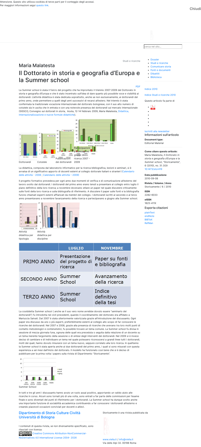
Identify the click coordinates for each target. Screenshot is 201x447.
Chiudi (195, 9)
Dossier (155, 59)
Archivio (87, 46)
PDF (138, 86)
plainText (150, 212)
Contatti (47, 46)
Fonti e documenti (161, 70)
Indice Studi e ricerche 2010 (160, 94)
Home (23, 46)
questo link (42, 5)
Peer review (60, 46)
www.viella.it (110, 439)
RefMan (149, 223)
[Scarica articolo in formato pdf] (153, 106)
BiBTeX (148, 219)
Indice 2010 (151, 89)
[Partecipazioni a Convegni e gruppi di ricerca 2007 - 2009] (96, 132)
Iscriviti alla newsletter (157, 131)
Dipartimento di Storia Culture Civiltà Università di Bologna (49, 415)
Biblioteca (156, 77)
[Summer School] (41, 371)
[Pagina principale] (92, 24)
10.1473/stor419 (153, 169)
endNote (149, 216)
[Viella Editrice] (114, 425)
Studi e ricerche (159, 63)
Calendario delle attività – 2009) (61, 174)
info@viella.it (126, 439)
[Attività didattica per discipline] (59, 216)
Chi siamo (34, 46)
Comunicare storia (161, 66)
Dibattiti (155, 73)
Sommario (75, 46)
